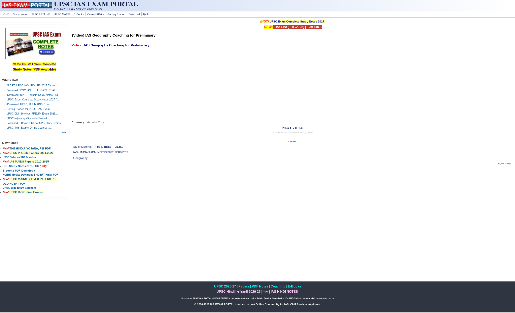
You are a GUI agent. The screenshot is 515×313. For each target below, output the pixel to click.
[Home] (27, 7)
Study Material (82, 146)
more (63, 132)
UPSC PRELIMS (40, 14)
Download (134, 14)
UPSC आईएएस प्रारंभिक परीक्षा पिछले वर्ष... (27, 118)
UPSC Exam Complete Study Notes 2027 (297, 21)
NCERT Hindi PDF (47, 174)
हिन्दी (145, 14)
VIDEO (118, 146)
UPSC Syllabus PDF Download (20, 157)
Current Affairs (95, 14)
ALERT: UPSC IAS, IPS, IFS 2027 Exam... (31, 85)
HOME (5, 14)
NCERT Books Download (18, 174)
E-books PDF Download (19, 170)
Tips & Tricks (103, 146)
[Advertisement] (292, 197)
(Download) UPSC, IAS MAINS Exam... (29, 104)
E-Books (79, 14)
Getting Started (116, 14)
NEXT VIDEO (292, 128)
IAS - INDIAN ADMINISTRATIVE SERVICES (100, 152)
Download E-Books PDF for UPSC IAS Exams (33, 123)
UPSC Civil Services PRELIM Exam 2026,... (32, 113)
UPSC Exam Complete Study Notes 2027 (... (32, 99)
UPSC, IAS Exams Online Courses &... (29, 127)
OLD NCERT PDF (14, 183)
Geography (80, 158)
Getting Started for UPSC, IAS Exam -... (30, 109)
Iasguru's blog (504, 163)
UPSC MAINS (62, 14)
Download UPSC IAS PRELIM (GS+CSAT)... (32, 90)
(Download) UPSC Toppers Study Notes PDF (32, 95)
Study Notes (20, 14)
